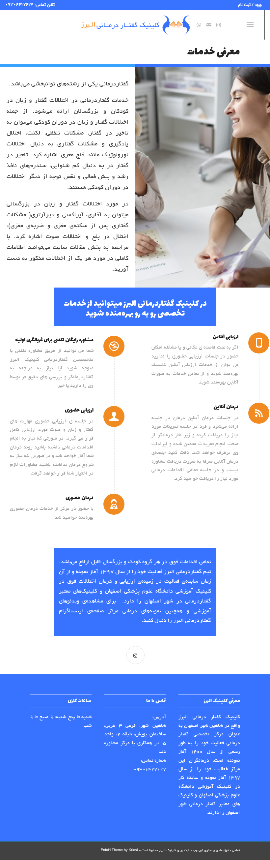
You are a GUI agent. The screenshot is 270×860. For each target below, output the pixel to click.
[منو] (251, 25)
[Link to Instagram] (219, 25)
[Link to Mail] (209, 25)
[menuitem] (251, 5)
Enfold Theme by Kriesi (119, 850)
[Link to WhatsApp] (199, 25)
